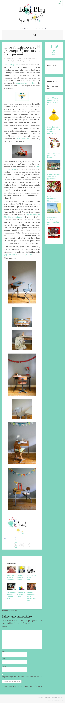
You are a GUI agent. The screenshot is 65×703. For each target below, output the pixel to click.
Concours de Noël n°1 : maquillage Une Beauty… (53, 221)
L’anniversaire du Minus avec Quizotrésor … (53, 176)
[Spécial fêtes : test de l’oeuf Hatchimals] (11, 569)
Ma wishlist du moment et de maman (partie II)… (52, 101)
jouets (25, 61)
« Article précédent (8, 553)
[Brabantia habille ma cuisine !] (21, 569)
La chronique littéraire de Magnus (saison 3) (54, 198)
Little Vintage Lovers (12, 65)
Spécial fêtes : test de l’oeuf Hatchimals (11, 577)
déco (21, 61)
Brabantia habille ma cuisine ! (20, 577)
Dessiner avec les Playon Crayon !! (21, 594)
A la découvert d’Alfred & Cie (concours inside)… (11, 595)
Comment (4, 626)
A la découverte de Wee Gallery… (31, 577)
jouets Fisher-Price (23, 139)
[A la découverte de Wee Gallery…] (31, 569)
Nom (3, 651)
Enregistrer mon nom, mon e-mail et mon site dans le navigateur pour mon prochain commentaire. (22, 677)
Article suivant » (36, 553)
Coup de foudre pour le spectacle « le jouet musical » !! (53, 130)
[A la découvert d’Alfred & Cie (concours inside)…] (11, 586)
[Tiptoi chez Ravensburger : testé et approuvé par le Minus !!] (31, 586)
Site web (4, 666)
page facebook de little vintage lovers (18, 255)
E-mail (4, 658)
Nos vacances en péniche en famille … (53, 155)
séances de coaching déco (25, 83)
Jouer (15, 61)
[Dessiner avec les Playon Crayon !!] (21, 586)
